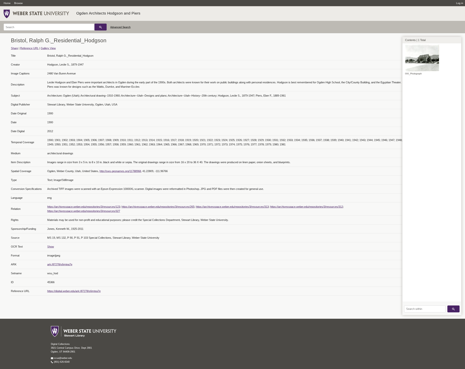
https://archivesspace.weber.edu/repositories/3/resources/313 (232, 206)
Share (14, 48)
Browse (18, 3)
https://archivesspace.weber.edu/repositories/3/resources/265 (158, 206)
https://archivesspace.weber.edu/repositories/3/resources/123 (83, 206)
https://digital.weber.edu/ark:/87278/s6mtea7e (74, 291)
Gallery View (48, 48)
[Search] (100, 27)
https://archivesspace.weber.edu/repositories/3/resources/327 (83, 211)
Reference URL (29, 48)
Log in (459, 3)
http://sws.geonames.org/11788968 (120, 171)
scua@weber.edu (62, 358)
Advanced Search (120, 27)
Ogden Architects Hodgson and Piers (108, 13)
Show (50, 246)
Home (7, 3)
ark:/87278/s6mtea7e (59, 264)
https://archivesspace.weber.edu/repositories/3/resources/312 (306, 206)
